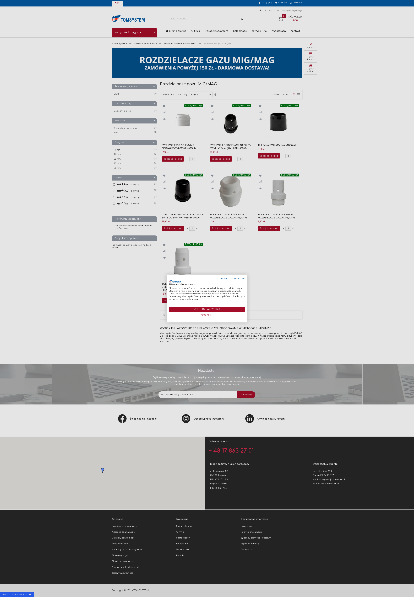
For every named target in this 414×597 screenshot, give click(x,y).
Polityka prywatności (233, 278)
